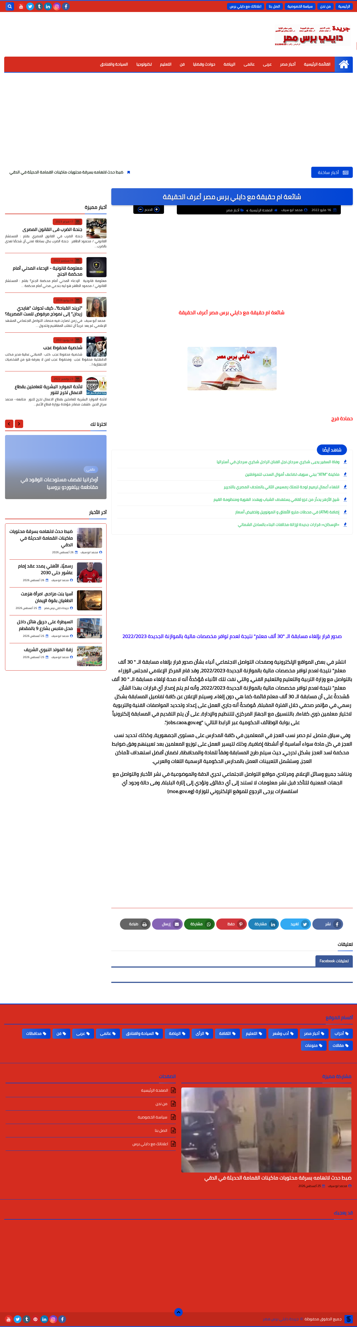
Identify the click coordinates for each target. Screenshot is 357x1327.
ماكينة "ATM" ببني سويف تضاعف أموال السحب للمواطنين (292, 474)
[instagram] (57, 6)
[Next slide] (9, 424)
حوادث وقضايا (204, 64)
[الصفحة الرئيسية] (344, 64)
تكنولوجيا (144, 64)
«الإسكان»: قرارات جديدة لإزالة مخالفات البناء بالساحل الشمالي (288, 524)
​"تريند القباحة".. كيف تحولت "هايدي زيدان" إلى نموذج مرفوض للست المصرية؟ (43, 310)
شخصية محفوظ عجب (62, 347)
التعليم (166, 64)
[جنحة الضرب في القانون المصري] (96, 228)
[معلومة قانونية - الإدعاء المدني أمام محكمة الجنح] (96, 267)
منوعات (311, 1045)
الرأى (200, 1033)
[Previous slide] (19, 424)
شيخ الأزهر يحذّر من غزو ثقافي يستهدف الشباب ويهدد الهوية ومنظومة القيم (276, 499)
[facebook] (66, 6)
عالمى (249, 64)
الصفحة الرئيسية (261, 210)
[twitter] (30, 6)
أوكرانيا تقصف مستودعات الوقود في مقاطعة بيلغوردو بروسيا (59, 483)
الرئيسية (344, 6)
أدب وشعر (280, 1033)
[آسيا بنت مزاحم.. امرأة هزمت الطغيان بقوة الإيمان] (89, 600)
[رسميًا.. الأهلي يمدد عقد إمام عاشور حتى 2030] (89, 572)
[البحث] (10, 6)
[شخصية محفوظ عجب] (96, 347)
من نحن (325, 6)
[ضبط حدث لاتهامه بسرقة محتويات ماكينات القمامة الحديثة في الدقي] (89, 538)
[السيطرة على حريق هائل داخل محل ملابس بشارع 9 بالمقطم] (89, 628)
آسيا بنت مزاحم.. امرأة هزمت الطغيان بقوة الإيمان (47, 597)
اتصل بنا (274, 6)
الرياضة (229, 64)
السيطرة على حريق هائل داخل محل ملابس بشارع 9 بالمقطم (45, 624)
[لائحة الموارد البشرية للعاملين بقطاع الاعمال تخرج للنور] (96, 386)
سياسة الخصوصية (300, 6)
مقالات (338, 1045)
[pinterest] (35, 1319)
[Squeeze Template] (348, 1319)
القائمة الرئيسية (317, 64)
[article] (56, 467)
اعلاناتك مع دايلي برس (245, 6)
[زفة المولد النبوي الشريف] (89, 656)
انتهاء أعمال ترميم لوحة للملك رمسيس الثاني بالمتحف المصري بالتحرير (281, 486)
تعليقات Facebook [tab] (334, 961)
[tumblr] (39, 6)
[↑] (178, 1312)
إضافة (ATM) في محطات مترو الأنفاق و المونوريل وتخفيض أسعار (287, 512)
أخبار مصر (288, 64)
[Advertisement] (178, 125)
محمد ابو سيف (337, 1186)
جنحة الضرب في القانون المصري (52, 229)
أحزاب (339, 1033)
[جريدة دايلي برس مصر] (312, 34)
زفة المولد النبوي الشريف (48, 649)
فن (182, 64)
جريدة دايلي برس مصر (281, 1319)
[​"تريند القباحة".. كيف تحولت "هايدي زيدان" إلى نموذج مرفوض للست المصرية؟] (96, 307)
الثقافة (225, 1033)
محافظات (34, 1033)
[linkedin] (48, 6)
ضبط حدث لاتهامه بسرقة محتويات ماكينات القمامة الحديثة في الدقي (97, 172)
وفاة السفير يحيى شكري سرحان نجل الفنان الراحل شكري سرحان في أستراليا (278, 461)
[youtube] (21, 6)
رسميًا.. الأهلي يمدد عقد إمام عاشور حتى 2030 (45, 569)
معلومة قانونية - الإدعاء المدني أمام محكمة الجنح (47, 271)
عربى (267, 64)
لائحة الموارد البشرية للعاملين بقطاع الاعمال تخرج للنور (48, 389)
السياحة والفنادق (114, 64)
